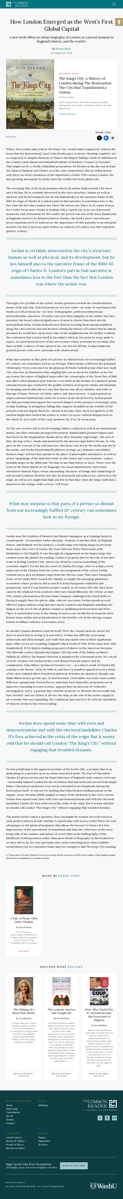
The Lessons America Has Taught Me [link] (61, 1011)
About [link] (9, 1105)
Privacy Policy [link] (15, 1183)
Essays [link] (41, 1137)
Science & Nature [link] (15, 1148)
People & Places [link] (14, 1144)
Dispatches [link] (44, 1141)
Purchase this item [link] (67, 114)
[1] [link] (41, 153)
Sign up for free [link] (73, 1166)
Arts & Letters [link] (23, 1074)
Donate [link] (10, 1119)
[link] (119, 22)
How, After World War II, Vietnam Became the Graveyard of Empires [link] (99, 1015)
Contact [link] (10, 1123)
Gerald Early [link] (25, 1018)
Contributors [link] (13, 1112)
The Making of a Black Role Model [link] (24, 1011)
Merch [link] (9, 1116)
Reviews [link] (11, 137)
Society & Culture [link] (15, 1141)
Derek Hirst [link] (63, 48)
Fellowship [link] (12, 1108)
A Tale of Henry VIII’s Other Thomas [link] (23, 920)
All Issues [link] (43, 1105)
